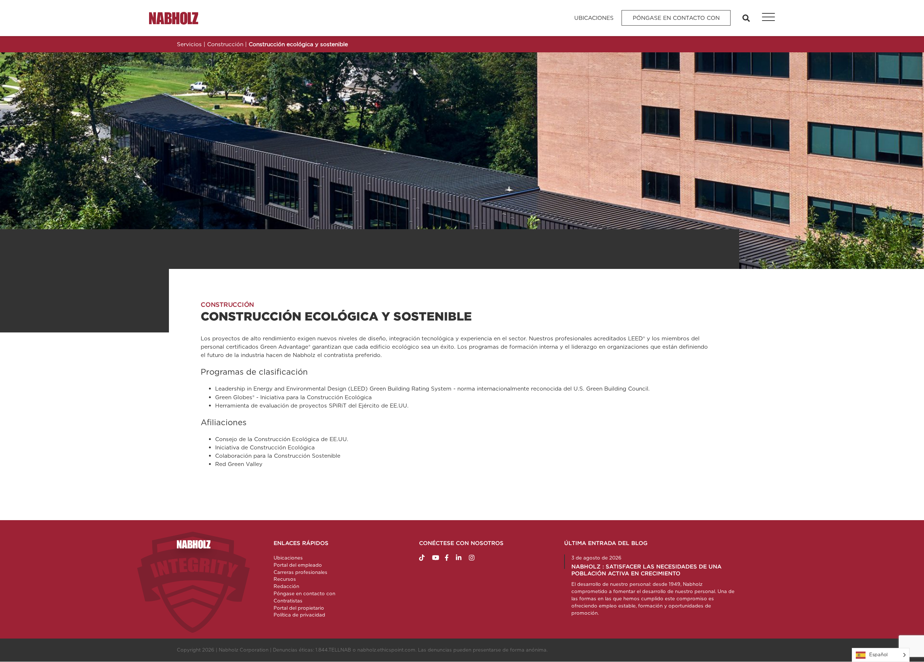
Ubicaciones (594, 17)
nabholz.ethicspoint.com (386, 650)
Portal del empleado (298, 565)
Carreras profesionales (300, 572)
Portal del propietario (299, 608)
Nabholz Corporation (244, 650)
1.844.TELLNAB (333, 650)
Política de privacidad (299, 615)
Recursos (285, 579)
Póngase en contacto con (676, 17)
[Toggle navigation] (764, 18)
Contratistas (288, 601)
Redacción (286, 586)
